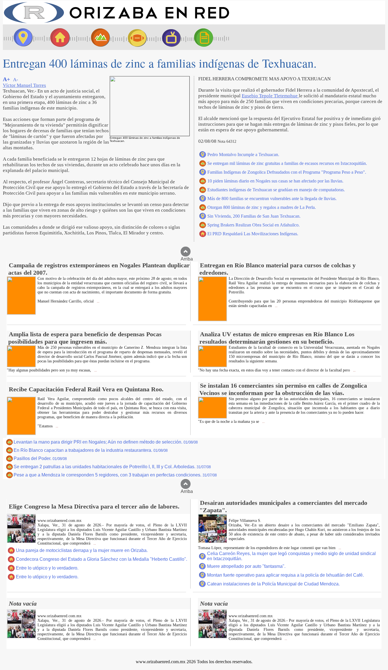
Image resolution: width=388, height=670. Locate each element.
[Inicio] (116, 22)
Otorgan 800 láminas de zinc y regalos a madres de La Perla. (261, 207)
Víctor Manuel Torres (24, 85)
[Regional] (95, 37)
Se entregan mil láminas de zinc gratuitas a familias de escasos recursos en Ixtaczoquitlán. (287, 163)
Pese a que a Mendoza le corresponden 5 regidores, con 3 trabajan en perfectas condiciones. (115, 474)
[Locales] (58, 37)
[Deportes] (132, 37)
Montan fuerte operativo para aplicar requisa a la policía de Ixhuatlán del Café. (285, 575)
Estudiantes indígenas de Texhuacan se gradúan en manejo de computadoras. (276, 189)
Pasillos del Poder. (40, 458)
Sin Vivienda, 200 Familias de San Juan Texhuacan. (254, 216)
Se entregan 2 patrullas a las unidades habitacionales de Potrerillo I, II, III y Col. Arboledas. (112, 466)
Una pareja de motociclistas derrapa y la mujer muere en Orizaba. (82, 550)
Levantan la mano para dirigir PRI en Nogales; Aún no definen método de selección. (106, 442)
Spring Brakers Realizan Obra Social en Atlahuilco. (253, 224)
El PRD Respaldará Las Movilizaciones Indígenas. (252, 233)
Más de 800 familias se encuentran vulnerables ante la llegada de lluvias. (272, 198)
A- (15, 79)
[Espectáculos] (169, 37)
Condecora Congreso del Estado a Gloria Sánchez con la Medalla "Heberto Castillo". (101, 559)
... (97, 301)
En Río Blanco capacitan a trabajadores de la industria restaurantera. (91, 450)
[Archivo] (208, 37)
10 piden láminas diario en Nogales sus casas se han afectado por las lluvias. (275, 180)
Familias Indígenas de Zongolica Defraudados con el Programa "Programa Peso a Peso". (286, 172)
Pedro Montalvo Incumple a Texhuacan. (243, 154)
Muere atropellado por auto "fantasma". (246, 566)
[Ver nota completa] (21, 312)
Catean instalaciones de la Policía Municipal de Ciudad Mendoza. (273, 583)
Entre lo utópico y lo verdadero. (47, 568)
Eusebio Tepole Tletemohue (270, 95)
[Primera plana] (21, 37)
